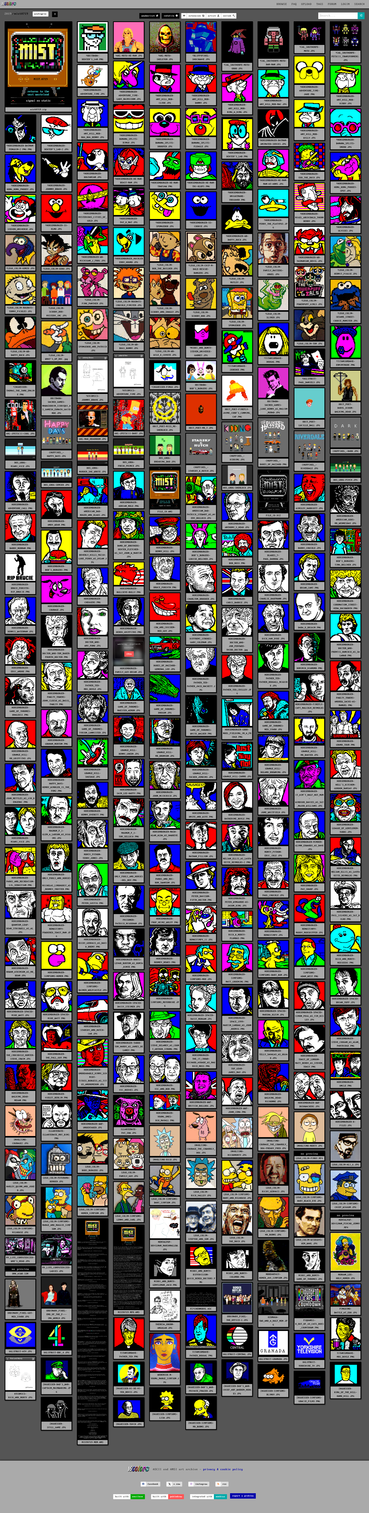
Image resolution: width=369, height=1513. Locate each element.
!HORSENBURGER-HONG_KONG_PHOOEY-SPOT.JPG (345, 187)
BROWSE (282, 4)
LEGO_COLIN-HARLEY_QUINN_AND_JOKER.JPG (20, 1186)
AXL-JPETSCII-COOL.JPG (20, 433)
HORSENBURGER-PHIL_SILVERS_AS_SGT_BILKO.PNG (346, 915)
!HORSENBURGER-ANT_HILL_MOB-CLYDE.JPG (164, 99)
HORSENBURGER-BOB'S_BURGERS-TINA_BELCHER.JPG (345, 561)
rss (225, 1484)
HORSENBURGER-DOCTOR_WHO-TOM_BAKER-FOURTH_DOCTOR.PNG (56, 653)
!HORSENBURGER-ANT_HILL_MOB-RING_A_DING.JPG (237, 108)
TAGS (319, 4)
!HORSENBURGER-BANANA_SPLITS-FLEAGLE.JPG (201, 143)
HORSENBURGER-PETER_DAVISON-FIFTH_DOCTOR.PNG (201, 896)
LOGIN (345, 4)
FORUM (332, 4)
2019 (8, 13)
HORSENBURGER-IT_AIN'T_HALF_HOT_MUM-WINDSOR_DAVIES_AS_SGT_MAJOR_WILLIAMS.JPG (309, 798)
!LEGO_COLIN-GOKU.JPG (56, 269)
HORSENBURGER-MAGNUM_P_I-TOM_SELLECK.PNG (129, 833)
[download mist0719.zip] (55, 14)
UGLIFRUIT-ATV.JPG (20, 1351)
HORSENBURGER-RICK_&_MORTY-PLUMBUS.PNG (237, 935)
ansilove (137, 1496)
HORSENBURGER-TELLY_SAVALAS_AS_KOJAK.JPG (273, 1054)
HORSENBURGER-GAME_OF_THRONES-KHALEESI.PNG (20, 711)
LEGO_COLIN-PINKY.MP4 (309, 1158)
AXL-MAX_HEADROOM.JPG (92, 439)
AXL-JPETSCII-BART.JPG (129, 433)
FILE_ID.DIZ (273, 515)
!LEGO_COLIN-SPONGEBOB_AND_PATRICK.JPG (93, 347)
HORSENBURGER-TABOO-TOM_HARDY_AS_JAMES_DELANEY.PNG (129, 1047)
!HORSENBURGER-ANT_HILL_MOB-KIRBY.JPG (345, 100)
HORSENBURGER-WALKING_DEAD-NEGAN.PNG (20, 1097)
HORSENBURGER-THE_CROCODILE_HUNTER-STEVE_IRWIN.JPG (20, 1055)
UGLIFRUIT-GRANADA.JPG (273, 1359)
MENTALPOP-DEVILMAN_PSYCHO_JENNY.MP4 (346, 1224)
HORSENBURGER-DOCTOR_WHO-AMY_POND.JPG (92, 642)
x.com (177, 1484)
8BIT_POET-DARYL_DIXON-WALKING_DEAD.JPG (345, 408)
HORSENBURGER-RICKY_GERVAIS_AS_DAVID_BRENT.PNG (93, 943)
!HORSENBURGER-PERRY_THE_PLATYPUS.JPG (273, 224)
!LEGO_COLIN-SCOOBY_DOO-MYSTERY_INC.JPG (57, 312)
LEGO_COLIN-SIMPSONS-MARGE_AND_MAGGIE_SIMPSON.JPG (56, 1225)
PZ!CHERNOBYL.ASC (201, 1309)
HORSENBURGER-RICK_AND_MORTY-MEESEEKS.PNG (346, 959)
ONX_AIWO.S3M (20, 1273)
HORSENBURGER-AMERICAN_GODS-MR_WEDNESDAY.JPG (345, 520)
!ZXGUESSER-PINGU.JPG (164, 387)
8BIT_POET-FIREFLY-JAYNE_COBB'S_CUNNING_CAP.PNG (237, 413)
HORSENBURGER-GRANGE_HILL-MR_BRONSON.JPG (164, 752)
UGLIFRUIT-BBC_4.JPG (56, 1352)
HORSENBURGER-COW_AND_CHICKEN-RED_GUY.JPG (165, 627)
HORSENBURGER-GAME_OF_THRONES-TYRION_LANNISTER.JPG (92, 729)
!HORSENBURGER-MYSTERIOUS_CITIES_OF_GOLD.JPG (93, 217)
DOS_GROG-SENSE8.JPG (56, 485)
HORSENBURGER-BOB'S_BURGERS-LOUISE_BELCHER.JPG (201, 555)
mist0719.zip (38, 109)
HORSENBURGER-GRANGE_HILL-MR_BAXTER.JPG (309, 751)
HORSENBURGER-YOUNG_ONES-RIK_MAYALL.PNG (164, 1117)
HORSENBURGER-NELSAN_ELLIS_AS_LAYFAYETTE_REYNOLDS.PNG (346, 872)
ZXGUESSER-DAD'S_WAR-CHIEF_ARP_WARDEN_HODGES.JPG (237, 1390)
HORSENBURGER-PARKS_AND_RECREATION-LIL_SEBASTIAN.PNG (20, 881)
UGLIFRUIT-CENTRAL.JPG (237, 1354)
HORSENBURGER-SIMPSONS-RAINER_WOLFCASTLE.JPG (93, 986)
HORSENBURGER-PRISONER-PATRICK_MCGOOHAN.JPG (128, 920)
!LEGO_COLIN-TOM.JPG (309, 343)
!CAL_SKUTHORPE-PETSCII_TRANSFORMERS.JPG (346, 56)
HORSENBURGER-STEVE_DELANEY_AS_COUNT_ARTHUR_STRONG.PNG (165, 1045)
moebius (220, 1496)
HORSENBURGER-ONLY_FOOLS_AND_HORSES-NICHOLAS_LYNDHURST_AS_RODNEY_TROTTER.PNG (56, 882)
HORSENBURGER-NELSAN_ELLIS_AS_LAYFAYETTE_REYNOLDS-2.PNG (237, 859)
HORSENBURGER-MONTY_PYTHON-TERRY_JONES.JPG (93, 854)
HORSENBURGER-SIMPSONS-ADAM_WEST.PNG (309, 973)
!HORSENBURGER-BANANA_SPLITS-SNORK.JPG (345, 143)
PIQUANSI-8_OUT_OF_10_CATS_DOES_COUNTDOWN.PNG (309, 1324)
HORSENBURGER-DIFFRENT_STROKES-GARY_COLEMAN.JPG (201, 639)
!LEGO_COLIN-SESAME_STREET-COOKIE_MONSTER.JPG (345, 317)
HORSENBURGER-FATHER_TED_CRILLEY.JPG (237, 690)
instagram (201, 1484)
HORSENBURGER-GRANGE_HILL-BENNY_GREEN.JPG (129, 750)
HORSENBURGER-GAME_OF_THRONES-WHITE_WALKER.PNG (201, 730)
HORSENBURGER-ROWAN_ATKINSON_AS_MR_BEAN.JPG (20, 972)
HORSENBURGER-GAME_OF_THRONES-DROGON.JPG (165, 709)
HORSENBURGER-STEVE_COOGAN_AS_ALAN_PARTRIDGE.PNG (346, 1042)
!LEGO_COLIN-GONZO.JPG (20, 268)
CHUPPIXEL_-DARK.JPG (345, 451)
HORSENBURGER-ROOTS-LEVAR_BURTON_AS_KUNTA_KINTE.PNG (129, 963)
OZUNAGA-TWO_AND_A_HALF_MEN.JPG (273, 1321)
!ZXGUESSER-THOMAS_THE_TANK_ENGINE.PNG (20, 391)
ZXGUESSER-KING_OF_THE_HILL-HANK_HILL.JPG (345, 1392)
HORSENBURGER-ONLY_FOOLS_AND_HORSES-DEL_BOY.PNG (129, 876)
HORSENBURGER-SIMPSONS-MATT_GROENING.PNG (237, 978)
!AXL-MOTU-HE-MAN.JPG (128, 56)
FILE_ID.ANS (165, 511)
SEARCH (359, 4)
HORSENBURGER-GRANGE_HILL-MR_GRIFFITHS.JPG (20, 755)
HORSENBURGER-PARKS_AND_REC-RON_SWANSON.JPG (165, 879)
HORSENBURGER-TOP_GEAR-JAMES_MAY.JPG (237, 1069)
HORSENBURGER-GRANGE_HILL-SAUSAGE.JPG (92, 773)
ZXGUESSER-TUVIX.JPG (129, 1424)
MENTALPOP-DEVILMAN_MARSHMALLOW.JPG (165, 1246)
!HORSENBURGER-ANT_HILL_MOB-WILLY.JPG (309, 134)
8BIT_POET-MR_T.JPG (201, 428)
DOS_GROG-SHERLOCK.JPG (237, 488)
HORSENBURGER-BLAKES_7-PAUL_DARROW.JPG (273, 555)
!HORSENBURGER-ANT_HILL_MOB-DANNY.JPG (201, 99)
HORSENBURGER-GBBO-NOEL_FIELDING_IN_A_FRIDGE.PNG (237, 733)
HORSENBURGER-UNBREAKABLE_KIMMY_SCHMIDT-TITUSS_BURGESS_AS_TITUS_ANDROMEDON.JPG (93, 1077)
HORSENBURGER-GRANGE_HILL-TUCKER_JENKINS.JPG (201, 773)
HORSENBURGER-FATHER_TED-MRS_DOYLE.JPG (92, 685)
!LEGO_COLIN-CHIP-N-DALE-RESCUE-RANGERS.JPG (201, 269)
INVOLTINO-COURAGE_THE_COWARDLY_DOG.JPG (201, 1149)
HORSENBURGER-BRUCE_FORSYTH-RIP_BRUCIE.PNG (20, 588)
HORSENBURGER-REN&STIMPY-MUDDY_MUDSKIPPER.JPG (309, 929)
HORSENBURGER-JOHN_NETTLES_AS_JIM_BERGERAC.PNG (20, 798)
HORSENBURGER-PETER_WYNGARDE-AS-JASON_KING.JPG (237, 902)
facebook (153, 1484)
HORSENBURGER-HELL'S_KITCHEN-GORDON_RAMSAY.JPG (345, 785)
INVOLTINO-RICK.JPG (165, 1159)
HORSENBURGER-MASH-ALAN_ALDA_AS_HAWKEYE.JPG (165, 835)
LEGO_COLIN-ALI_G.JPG (345, 1164)
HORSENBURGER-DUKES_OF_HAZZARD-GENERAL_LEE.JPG (165, 665)
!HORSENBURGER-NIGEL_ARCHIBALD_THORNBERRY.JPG (309, 217)
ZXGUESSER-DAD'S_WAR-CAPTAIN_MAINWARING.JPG (56, 1388)
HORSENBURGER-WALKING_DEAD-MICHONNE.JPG (273, 1098)
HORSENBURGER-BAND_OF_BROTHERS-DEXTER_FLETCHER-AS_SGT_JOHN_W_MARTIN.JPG (129, 549)
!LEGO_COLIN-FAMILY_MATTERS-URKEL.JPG (273, 270)
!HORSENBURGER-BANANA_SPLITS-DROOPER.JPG (164, 143)
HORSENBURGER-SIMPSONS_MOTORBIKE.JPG (165, 1002)
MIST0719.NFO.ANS (129, 1312)
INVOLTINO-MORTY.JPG (309, 1146)
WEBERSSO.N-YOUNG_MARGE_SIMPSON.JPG (165, 1378)
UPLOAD (306, 4)
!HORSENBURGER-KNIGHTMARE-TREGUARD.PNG (237, 196)
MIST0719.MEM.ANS (92, 1442)
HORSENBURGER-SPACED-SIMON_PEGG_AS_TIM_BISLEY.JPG (309, 1016)
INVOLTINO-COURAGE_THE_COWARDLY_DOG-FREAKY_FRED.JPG (273, 1144)
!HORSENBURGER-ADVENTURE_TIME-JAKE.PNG (309, 91)
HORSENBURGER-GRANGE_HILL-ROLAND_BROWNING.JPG (273, 769)
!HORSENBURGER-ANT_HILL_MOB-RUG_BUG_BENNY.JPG (92, 134)
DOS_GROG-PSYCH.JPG (345, 480)
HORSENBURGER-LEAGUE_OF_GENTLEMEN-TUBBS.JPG (345, 828)
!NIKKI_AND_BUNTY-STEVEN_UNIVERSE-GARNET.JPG (201, 351)
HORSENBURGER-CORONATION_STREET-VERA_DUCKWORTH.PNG (345, 605)
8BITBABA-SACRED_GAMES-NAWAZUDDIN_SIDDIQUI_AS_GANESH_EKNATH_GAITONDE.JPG (56, 405)
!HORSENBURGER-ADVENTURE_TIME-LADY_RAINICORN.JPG (129, 95)
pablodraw (176, 1496)
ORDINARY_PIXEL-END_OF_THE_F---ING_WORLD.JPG (57, 1314)
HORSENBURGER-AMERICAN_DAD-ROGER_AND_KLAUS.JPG (93, 511)
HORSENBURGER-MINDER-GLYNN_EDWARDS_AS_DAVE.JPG (309, 846)
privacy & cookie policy (223, 1469)
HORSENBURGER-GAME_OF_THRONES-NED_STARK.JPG (273, 726)
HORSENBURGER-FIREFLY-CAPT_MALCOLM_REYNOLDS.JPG (309, 708)
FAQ (294, 4)
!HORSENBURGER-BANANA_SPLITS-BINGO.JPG (128, 139)
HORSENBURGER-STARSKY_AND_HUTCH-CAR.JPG (93, 1030)
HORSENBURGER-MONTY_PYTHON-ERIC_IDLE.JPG (273, 852)
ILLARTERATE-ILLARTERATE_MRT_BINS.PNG (56, 1135)
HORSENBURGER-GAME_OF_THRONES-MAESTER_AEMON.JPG (128, 707)
